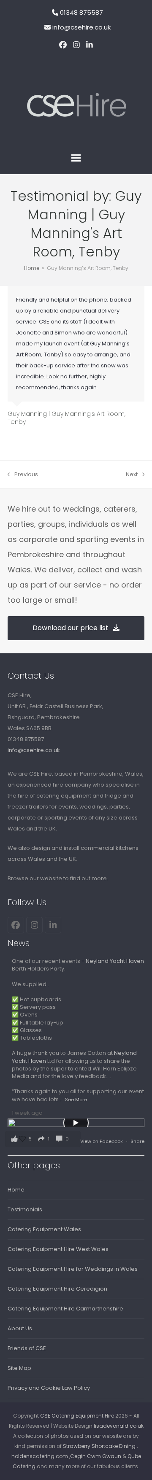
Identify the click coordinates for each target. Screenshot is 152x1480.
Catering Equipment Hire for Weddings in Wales (73, 1269)
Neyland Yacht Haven (115, 961)
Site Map (19, 1368)
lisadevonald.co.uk (119, 1425)
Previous (23, 475)
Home (16, 1190)
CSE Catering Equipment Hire (77, 1415)
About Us (20, 1328)
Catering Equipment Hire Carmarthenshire (65, 1309)
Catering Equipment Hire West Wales (58, 1249)
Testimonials (25, 1209)
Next (132, 475)
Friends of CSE (27, 1348)
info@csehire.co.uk (81, 27)
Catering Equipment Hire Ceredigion (57, 1289)
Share (137, 1141)
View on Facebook (102, 1141)
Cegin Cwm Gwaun (95, 1456)
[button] (76, 158)
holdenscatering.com (39, 1456)
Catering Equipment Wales (44, 1229)
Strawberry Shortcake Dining (99, 1446)
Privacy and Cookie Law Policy (49, 1388)
